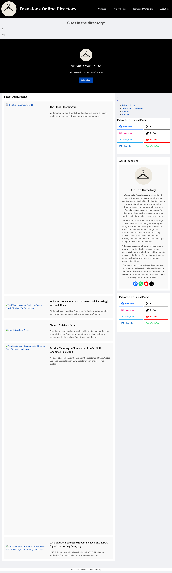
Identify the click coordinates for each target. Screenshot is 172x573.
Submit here (86, 80)
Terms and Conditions (79, 569)
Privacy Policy (95, 569)
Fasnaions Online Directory (48, 9)
